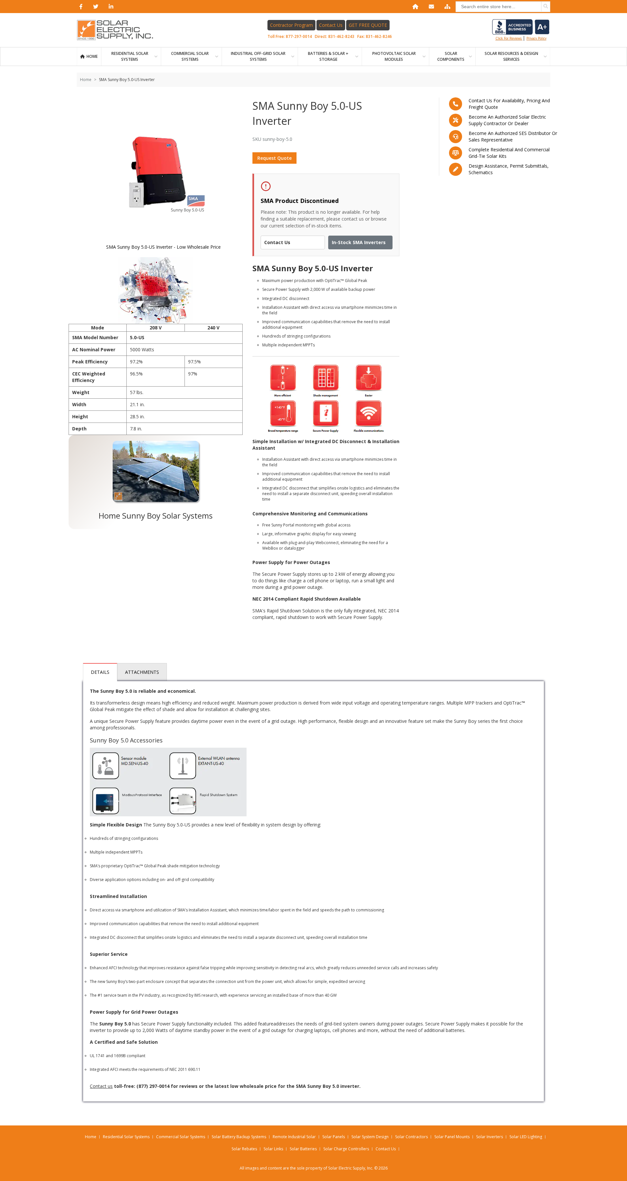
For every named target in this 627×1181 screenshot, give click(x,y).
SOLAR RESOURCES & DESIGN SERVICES (511, 56)
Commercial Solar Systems (190, 56)
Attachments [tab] (142, 672)
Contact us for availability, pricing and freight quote (509, 103)
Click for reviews (508, 38)
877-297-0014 (299, 36)
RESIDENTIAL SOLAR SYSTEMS (129, 56)
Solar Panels (333, 1136)
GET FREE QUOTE (368, 25)
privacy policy (536, 38)
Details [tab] (100, 672)
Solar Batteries (303, 1149)
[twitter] (94, 6)
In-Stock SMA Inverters (359, 242)
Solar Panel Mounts (452, 1136)
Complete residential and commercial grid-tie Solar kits (509, 152)
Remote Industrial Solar (294, 1136)
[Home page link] (118, 30)
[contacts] (430, 6)
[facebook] (80, 6)
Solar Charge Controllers (346, 1149)
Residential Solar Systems (126, 1136)
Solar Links (273, 1149)
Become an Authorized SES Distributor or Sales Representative (513, 136)
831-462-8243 (341, 36)
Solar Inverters (489, 1136)
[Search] (545, 6)
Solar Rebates (244, 1149)
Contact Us (331, 25)
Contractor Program (291, 25)
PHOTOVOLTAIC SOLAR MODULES (394, 56)
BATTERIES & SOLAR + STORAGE (328, 56)
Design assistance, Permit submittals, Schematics (509, 169)
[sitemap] (446, 6)
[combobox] (503, 6)
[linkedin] (109, 6)
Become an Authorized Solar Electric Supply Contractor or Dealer (507, 120)
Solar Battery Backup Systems (239, 1136)
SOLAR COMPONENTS (450, 56)
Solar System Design (370, 1136)
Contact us (101, 1086)
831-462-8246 (379, 36)
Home (92, 56)
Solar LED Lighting (525, 1136)
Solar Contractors (411, 1136)
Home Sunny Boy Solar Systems (156, 515)
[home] (414, 6)
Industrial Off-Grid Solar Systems (258, 56)
